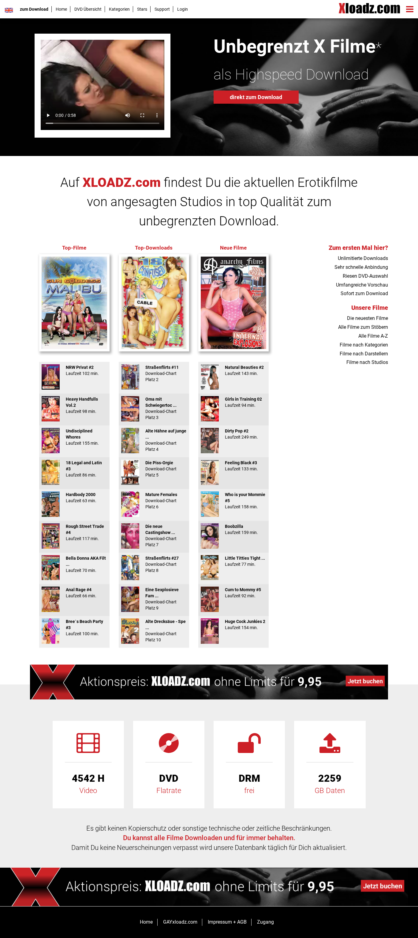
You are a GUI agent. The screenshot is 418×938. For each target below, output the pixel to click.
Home (61, 9)
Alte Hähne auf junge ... (165, 440)
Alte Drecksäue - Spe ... (165, 630)
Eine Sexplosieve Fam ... (162, 598)
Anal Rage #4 (81, 592)
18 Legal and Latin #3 (84, 468)
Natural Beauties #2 (244, 370)
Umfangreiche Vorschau (362, 285)
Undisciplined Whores (82, 437)
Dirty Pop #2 (241, 433)
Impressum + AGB (227, 922)
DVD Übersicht (88, 9)
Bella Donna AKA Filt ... (86, 564)
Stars (142, 9)
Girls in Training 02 (243, 402)
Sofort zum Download (364, 293)
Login (182, 9)
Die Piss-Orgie (161, 468)
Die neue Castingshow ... (161, 535)
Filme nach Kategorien (364, 345)
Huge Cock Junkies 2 (245, 624)
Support (162, 9)
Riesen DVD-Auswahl (365, 276)
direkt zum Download (256, 97)
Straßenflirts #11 (162, 373)
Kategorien (119, 9)
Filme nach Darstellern (364, 354)
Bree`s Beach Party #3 (84, 627)
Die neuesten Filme (367, 318)
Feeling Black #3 (241, 465)
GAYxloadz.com (180, 922)
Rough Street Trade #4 (85, 532)
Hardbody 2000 (81, 497)
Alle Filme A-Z (373, 336)
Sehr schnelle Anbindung (361, 267)
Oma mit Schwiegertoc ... (161, 408)
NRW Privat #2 (82, 370)
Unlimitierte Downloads (363, 258)
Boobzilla (241, 529)
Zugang (265, 922)
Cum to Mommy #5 (243, 592)
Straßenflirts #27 (162, 564)
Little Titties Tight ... (245, 561)
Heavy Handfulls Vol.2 (82, 405)
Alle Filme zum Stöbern (363, 327)
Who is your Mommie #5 (245, 500)
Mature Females (161, 500)
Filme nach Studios (367, 362)
